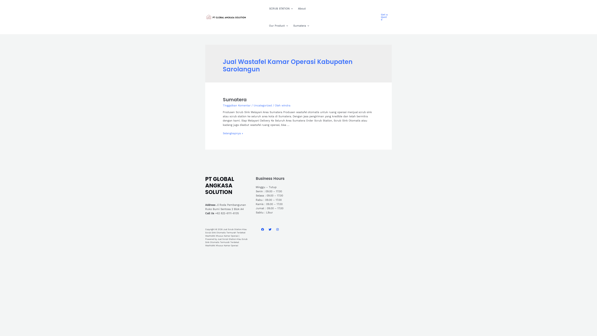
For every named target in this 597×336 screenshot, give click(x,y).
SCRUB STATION (279, 8)
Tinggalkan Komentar (237, 105)
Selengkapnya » (233, 133)
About (302, 8)
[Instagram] (277, 229)
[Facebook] (262, 229)
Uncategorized (263, 105)
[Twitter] (270, 229)
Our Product (277, 25)
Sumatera (299, 25)
